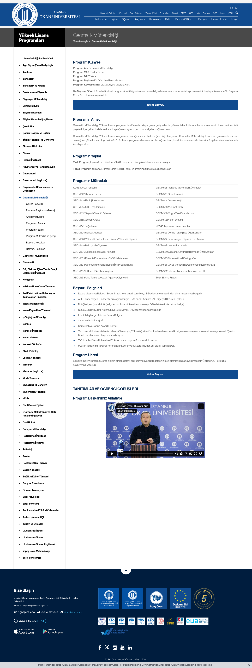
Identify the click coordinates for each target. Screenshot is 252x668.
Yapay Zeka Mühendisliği (36, 551)
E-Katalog (164, 13)
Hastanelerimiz (219, 19)
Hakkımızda (100, 19)
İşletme (27, 324)
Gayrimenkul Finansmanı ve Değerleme (38, 189)
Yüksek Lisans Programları (34, 37)
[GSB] (160, 621)
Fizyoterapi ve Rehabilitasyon (39, 166)
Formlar (206, 13)
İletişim (234, 19)
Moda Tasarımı (31, 378)
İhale (222, 13)
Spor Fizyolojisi (31, 496)
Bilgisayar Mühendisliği (35, 99)
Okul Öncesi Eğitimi (33, 405)
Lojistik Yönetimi (32, 357)
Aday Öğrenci (136, 13)
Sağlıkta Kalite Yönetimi (36, 476)
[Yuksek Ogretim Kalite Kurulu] (204, 598)
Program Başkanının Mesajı (40, 210)
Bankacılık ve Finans (34, 85)
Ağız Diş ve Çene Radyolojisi (38, 65)
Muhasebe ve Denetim (35, 384)
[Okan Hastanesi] (108, 598)
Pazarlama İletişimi (33, 442)
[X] (107, 646)
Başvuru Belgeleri (35, 248)
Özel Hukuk (29, 422)
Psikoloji (27, 449)
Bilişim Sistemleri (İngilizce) (38, 119)
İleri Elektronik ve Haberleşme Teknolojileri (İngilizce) (39, 295)
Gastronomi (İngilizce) (35, 180)
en (236, 8)
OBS (191, 13)
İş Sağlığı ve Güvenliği (34, 317)
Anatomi (27, 72)
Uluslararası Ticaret (33, 537)
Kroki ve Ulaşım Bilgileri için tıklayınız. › (31, 605)
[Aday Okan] (156, 598)
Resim (26, 456)
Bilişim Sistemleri (32, 112)
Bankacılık (28, 78)
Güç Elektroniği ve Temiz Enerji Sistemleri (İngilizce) (40, 271)
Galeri (175, 13)
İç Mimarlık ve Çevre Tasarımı (39, 286)
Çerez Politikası (120, 664)
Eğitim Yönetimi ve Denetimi (38, 139)
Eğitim (114, 19)
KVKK (230, 13)
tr (231, 8)
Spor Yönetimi (31, 503)
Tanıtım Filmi (151, 13)
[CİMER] (170, 621)
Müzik (26, 398)
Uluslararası (155, 19)
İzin (198, 13)
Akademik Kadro (35, 216)
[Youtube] (122, 647)
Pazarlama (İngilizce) (34, 435)
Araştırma (140, 19)
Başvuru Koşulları (35, 242)
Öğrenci (126, 19)
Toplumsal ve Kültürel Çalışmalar (41, 510)
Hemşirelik (28, 279)
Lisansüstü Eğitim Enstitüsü (38, 58)
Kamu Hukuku (30, 337)
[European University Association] (197, 621)
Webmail (123, 13)
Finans (26, 153)
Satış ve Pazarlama (33, 483)
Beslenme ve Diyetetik (35, 92)
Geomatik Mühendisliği (104, 41)
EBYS (183, 13)
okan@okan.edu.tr (73, 612)
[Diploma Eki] (180, 598)
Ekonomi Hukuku (32, 146)
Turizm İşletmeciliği (33, 517)
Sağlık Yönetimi (31, 469)
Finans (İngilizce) (32, 160)
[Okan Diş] (132, 598)
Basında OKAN (183, 19)
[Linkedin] (130, 647)
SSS (215, 13)
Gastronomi (29, 173)
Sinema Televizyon (33, 490)
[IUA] (180, 621)
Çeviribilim (28, 126)
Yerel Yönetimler (32, 557)
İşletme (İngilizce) (32, 330)
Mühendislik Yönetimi (34, 391)
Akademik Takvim (108, 13)
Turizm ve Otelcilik (33, 524)
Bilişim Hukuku (31, 105)
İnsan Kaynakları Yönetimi (37, 310)
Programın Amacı (35, 223)
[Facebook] (99, 647)
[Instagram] (115, 647)
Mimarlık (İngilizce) (33, 371)
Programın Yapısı (35, 229)
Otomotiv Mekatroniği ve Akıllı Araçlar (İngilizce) (39, 413)
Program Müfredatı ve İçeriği (41, 236)
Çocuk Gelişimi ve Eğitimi (36, 133)
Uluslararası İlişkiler (33, 530)
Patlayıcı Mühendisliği (34, 429)
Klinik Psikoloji (30, 351)
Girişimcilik (29, 262)
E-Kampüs (201, 19)
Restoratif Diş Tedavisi (35, 463)
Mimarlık (27, 364)
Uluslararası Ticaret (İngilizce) (39, 544)
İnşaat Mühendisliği (33, 303)
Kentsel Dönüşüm (32, 344)
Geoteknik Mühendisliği (35, 255)
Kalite (168, 19)
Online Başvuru (34, 203)
